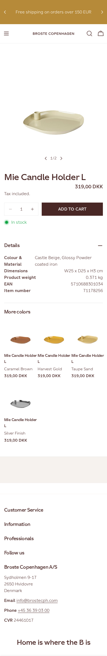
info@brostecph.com (37, 600)
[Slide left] (45, 158)
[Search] (89, 33)
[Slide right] (61, 158)
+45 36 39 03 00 (33, 610)
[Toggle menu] (6, 33)
